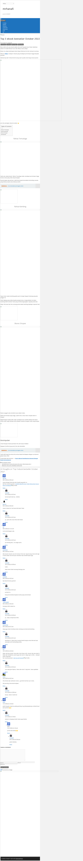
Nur (3, 649)
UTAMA (4, 23)
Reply (4, 488)
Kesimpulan (3, 134)
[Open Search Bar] (1, 19)
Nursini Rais (5, 625)
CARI (4, 30)
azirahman (5, 550)
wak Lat (4, 504)
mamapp (5, 576)
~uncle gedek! (6, 602)
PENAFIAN (5, 29)
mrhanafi (8, 9)
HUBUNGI (5, 27)
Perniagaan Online (6, 462)
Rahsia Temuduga (5, 129)
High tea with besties (18, 658)
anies (4, 702)
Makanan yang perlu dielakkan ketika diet (12, 465)
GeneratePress (19, 858)
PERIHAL (5, 26)
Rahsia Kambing (4, 131)
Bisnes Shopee (4, 133)
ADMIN (4, 24)
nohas (4, 676)
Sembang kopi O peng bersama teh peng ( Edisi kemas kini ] (16, 464)
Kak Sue (4, 478)
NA (3, 527)
